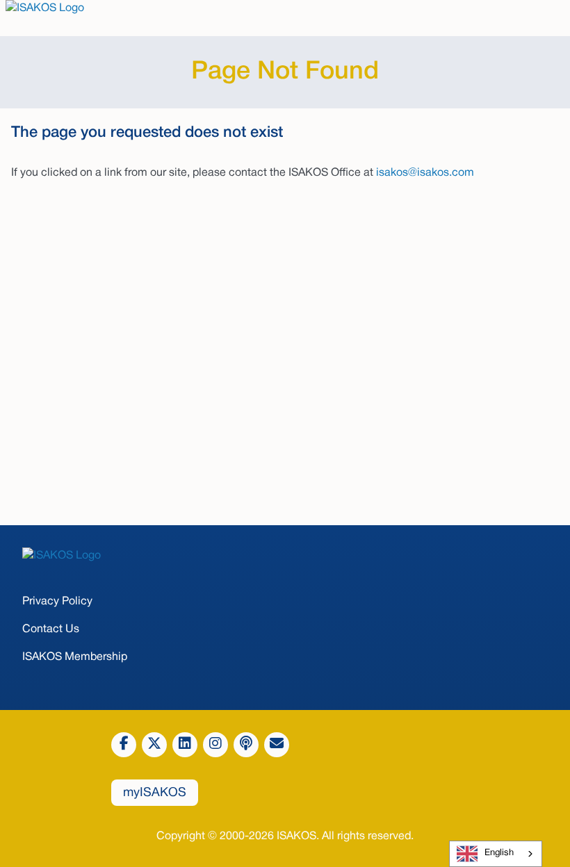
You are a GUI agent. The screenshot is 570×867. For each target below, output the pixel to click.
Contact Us (50, 629)
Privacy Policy (57, 601)
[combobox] (495, 854)
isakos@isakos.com (425, 173)
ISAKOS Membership (74, 657)
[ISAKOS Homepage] (285, 555)
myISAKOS (154, 793)
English (499, 853)
